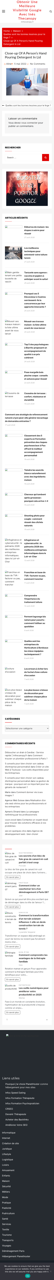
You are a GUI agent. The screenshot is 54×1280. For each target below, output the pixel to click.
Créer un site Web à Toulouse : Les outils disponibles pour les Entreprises (27, 769)
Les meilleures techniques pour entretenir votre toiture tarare (35, 253)
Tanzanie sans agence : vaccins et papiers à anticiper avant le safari (36, 275)
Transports (7, 1240)
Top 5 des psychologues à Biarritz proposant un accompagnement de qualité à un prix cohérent (36, 351)
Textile (5, 1229)
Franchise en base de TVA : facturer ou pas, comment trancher (35, 575)
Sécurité (6, 1186)
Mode (5, 1197)
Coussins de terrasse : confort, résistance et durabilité (35, 396)
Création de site (10, 1143)
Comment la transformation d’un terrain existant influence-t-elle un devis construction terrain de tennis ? (34, 922)
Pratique (23, 883)
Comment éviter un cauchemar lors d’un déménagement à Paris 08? (34, 889)
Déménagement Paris (13, 1251)
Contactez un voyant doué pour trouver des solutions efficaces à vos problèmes (26, 822)
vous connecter (29, 122)
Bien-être (24, 952)
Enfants (6, 1175)
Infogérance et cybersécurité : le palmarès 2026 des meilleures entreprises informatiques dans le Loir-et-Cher (35, 548)
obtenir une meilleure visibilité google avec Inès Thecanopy (27, 10)
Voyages (6, 1245)
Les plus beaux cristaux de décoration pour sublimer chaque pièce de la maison (36, 695)
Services (23, 912)
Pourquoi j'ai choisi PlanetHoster (22, 1084)
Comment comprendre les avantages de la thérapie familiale (33, 958)
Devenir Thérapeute (15, 1114)
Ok (27, 1276)
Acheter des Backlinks (17, 1119)
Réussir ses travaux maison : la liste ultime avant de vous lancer (35, 324)
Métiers (6, 1191)
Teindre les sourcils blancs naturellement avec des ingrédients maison (35, 475)
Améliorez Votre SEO (16, 1125)
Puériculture (8, 1213)
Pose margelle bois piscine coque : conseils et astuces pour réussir (36, 375)
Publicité (6, 1208)
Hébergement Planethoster (16, 1256)
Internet (6, 1138)
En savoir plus (12, 877)
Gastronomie (26, 853)
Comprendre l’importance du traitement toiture (33, 598)
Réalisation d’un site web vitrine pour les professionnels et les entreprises (25, 803)
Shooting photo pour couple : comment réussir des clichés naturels (34, 520)
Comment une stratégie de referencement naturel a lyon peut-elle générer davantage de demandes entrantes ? (26, 417)
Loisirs (5, 1164)
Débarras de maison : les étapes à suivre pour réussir (36, 230)
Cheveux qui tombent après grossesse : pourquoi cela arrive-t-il (36, 497)
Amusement (8, 1170)
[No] (50, 1271)
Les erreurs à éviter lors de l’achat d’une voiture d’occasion (36, 672)
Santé (5, 1218)
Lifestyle (6, 1154)
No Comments (37, 63)
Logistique (7, 1159)
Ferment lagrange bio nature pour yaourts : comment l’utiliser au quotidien (35, 621)
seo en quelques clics (15, 831)
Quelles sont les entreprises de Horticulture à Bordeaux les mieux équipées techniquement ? (36, 648)
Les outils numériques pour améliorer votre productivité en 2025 (34, 991)
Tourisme (7, 1234)
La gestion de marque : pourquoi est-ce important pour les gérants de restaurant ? (27, 784)
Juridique (7, 1148)
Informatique (8, 1132)
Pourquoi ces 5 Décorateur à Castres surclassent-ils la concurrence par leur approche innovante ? (35, 300)
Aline (8, 63)
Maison (6, 1181)
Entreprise (25, 985)
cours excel (10, 819)
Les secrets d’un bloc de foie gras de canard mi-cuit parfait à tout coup (33, 859)
